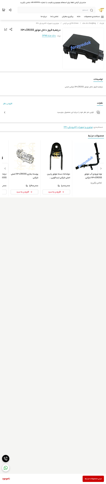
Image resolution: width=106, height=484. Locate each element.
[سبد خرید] (3, 10)
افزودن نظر (7, 103)
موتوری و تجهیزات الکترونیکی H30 (47, 23)
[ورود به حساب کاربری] (10, 10)
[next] (5, 168)
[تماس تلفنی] (5, 458)
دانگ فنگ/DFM (49, 36)
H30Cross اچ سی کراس (70, 23)
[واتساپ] (5, 468)
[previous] (101, 168)
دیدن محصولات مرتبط (93, 479)
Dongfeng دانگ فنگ (89, 23)
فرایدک (102, 23)
